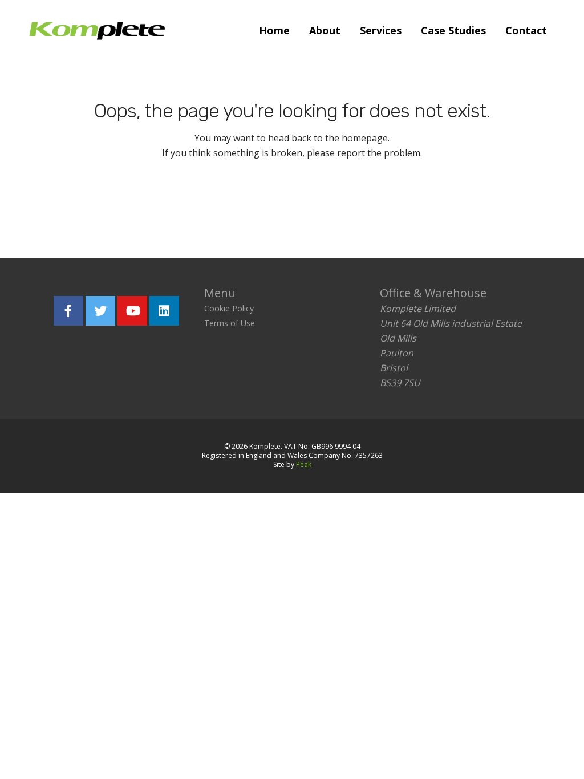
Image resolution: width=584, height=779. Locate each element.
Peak (303, 464)
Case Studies (453, 30)
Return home (221, 204)
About (324, 30)
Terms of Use (229, 323)
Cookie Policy (229, 308)
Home (274, 30)
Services (381, 30)
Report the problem (346, 204)
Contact (526, 30)
